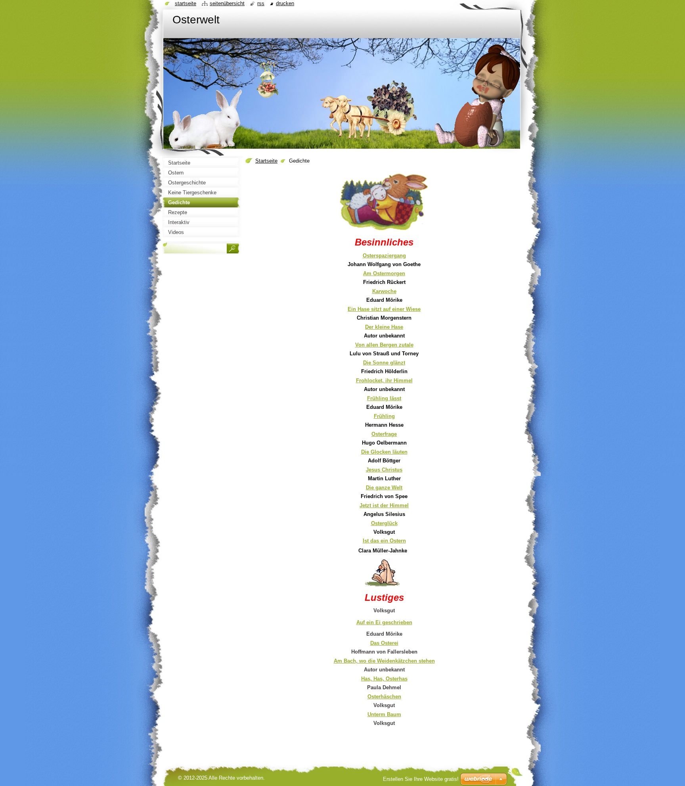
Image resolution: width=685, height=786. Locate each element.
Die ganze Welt (384, 488)
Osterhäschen (384, 697)
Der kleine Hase (384, 327)
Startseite (266, 161)
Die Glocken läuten (384, 452)
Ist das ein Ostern (384, 541)
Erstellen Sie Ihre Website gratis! (421, 779)
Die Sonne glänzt (384, 363)
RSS (260, 3)
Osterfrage (384, 434)
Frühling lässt (384, 398)
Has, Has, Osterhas (384, 679)
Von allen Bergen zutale (384, 345)
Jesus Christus (384, 470)
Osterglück (384, 523)
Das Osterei (384, 643)
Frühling (384, 416)
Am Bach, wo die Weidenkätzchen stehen (384, 661)
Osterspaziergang (384, 256)
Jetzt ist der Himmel (384, 505)
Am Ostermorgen (384, 273)
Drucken (285, 3)
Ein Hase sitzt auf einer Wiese (384, 309)
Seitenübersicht (227, 3)
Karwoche (384, 291)
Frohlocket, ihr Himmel (384, 380)
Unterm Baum (384, 714)
